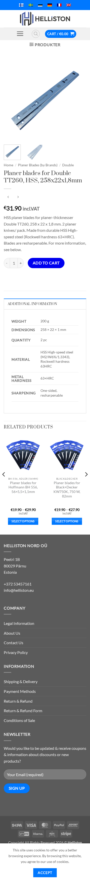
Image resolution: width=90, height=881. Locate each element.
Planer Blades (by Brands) (38, 165)
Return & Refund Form (23, 710)
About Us (12, 633)
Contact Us (13, 642)
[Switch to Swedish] (31, 5)
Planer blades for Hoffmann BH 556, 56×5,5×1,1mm (23, 487)
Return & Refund (18, 701)
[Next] (78, 99)
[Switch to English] (69, 5)
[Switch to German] (49, 5)
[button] (20, 33)
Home (8, 165)
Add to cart (46, 263)
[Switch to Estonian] (40, 5)
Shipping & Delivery (21, 681)
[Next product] (8, 197)
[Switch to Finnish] (21, 5)
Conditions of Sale (19, 720)
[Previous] (11, 99)
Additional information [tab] (32, 304)
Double (68, 165)
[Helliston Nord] (45, 19)
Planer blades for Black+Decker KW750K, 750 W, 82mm (67, 489)
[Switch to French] (59, 5)
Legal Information (19, 623)
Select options (23, 521)
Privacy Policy (16, 652)
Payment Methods (20, 691)
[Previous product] (18, 197)
